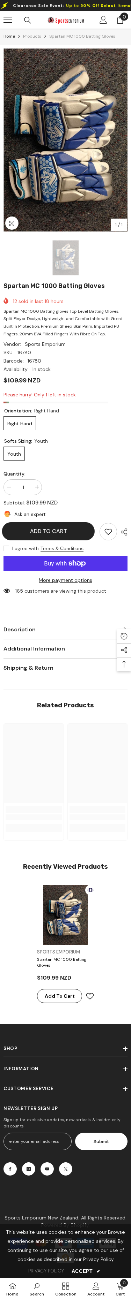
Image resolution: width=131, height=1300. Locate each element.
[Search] (27, 20)
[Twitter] (65, 1169)
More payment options (65, 580)
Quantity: (14, 474)
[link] (108, 531)
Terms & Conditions (62, 548)
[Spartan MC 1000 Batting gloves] (65, 915)
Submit (101, 1142)
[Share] (122, 532)
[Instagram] (28, 1169)
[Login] (103, 20)
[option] (65, 139)
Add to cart (49, 531)
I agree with (25, 548)
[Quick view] (90, 890)
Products (32, 36)
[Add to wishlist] (90, 996)
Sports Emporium (45, 344)
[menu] (7, 20)
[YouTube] (47, 1169)
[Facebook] (10, 1169)
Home (9, 36)
